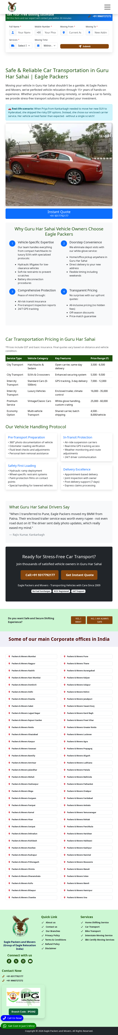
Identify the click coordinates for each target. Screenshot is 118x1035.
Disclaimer (50, 948)
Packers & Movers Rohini (78, 692)
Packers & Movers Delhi (22, 692)
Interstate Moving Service (98, 935)
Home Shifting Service (97, 922)
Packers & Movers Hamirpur (79, 890)
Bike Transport (93, 931)
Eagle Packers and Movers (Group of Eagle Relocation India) (19, 945)
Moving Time (41, 39)
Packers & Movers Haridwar (79, 833)
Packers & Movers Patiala (78, 770)
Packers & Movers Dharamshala (26, 876)
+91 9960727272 (101, 16)
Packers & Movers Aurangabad (81, 670)
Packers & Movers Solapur (78, 684)
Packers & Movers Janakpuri (79, 699)
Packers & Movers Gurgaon (24, 798)
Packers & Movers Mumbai (24, 656)
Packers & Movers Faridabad (80, 798)
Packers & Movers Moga (22, 791)
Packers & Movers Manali (78, 869)
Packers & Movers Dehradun (24, 833)
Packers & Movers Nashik (23, 670)
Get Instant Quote (80, 575)
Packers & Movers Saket (22, 706)
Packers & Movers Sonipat (23, 826)
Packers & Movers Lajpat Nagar (26, 713)
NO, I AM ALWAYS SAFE (100, 620)
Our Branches (52, 931)
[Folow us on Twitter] (16, 961)
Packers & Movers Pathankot (80, 784)
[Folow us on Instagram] (23, 961)
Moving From (67, 26)
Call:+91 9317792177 (40, 575)
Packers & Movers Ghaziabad (25, 734)
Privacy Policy (52, 935)
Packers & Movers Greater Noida (81, 727)
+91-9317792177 (14, 976)
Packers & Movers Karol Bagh (80, 713)
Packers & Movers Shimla (23, 869)
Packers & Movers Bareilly (23, 755)
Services (14, 39)
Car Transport (92, 926)
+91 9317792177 (59, 215)
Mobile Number (43, 26)
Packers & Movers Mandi (78, 883)
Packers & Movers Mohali (23, 777)
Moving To (92, 26)
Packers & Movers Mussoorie (80, 862)
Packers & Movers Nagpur (23, 663)
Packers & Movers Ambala (78, 805)
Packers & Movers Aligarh (78, 755)
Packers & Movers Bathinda (79, 777)
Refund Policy (52, 944)
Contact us (51, 926)
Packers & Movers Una (77, 897)
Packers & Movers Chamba (24, 897)
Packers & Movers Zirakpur (79, 791)
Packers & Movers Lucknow (79, 734)
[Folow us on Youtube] (30, 961)
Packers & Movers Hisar (22, 819)
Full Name (15, 26)
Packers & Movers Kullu (22, 883)
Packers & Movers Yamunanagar (81, 812)
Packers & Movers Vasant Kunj (80, 706)
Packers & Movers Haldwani (79, 840)
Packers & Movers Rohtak (78, 819)
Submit (86, 46)
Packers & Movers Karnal (23, 812)
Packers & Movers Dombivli (24, 684)
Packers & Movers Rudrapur (24, 855)
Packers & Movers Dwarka (23, 699)
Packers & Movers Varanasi (24, 748)
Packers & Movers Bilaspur (24, 890)
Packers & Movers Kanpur (23, 741)
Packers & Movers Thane (78, 663)
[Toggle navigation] (107, 7)
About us (50, 922)
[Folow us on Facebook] (9, 961)
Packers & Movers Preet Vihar (80, 720)
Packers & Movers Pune (77, 656)
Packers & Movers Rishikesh (24, 840)
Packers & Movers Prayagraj (79, 748)
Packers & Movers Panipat (23, 805)
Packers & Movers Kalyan (78, 677)
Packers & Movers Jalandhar (24, 770)
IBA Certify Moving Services (99, 939)
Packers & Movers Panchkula (80, 826)
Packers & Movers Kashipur (79, 848)
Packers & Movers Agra (77, 741)
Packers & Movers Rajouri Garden (27, 720)
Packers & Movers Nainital (79, 855)
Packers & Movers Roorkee (23, 848)
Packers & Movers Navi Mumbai (26, 677)
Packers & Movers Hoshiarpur (25, 784)
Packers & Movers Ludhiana (79, 762)
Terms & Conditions (55, 939)
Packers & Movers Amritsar (24, 762)
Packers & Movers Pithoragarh (25, 862)
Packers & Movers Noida (23, 727)
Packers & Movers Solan (77, 876)
